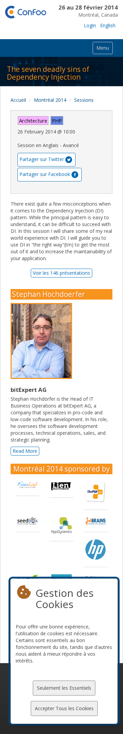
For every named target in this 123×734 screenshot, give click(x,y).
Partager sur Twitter (41, 159)
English (107, 25)
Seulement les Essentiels (64, 688)
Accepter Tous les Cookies (64, 708)
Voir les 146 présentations (61, 273)
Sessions (84, 100)
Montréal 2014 (50, 100)
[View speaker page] (43, 341)
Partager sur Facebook (44, 174)
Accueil (18, 100)
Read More (25, 451)
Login (90, 25)
